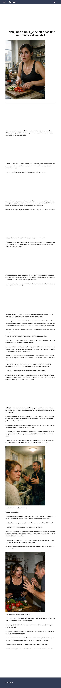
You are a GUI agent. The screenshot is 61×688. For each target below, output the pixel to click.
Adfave (12, 2)
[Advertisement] (30, 16)
